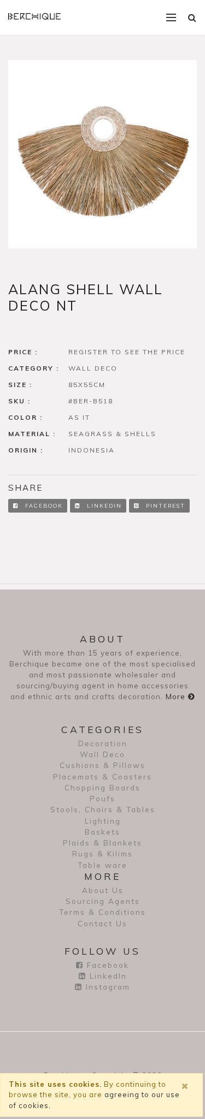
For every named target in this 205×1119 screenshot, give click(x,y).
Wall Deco (102, 754)
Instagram (106, 986)
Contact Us (102, 923)
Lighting (103, 820)
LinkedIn (103, 506)
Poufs (102, 798)
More (177, 696)
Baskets (102, 831)
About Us (103, 890)
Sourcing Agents (103, 901)
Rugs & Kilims (102, 853)
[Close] (186, 1086)
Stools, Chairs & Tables (102, 809)
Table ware (102, 865)
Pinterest (164, 506)
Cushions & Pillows (102, 765)
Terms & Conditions (102, 911)
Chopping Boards (102, 787)
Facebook (42, 506)
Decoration (102, 743)
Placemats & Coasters (102, 776)
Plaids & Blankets (102, 842)
